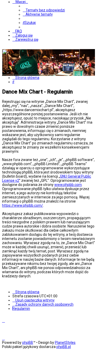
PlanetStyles (65, 342)
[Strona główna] (41, 74)
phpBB (27, 342)
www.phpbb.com (68, 185)
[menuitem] (44, 10)
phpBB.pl (63, 347)
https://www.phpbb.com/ (22, 205)
